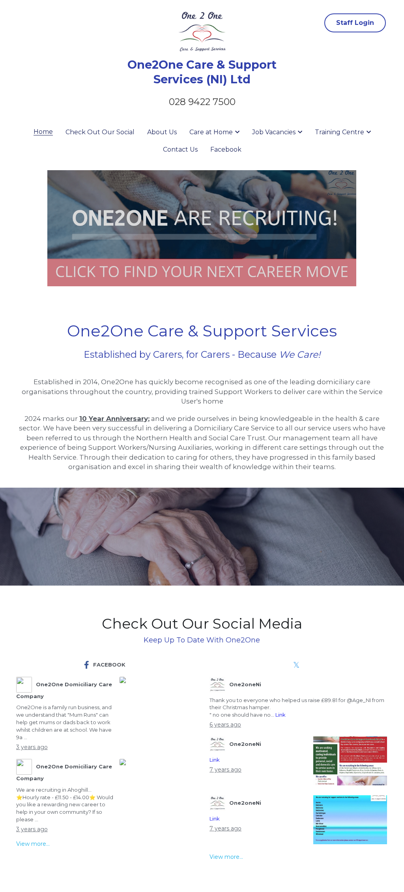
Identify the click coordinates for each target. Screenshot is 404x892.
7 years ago (225, 769)
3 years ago (32, 747)
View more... (33, 844)
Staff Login (355, 22)
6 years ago (225, 724)
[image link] (202, 228)
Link (280, 715)
